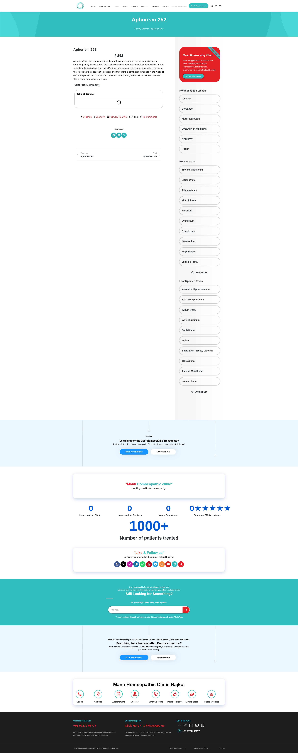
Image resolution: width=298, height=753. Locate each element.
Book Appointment (198, 6)
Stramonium (188, 241)
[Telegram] (155, 564)
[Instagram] (130, 564)
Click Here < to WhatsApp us (145, 725)
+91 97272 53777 (84, 725)
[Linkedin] (136, 564)
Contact (222, 748)
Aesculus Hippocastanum (196, 289)
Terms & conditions (201, 748)
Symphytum (188, 231)
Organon (87, 117)
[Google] (162, 564)
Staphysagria (189, 251)
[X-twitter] (123, 564)
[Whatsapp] (143, 564)
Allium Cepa (189, 309)
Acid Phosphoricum (193, 299)
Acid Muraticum (191, 320)
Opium (186, 340)
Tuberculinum (189, 190)
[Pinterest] (149, 564)
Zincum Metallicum (192, 169)
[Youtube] (168, 564)
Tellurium (187, 210)
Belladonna (188, 361)
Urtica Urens (189, 180)
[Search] (181, 564)
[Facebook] (117, 564)
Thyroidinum (189, 200)
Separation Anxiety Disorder (197, 350)
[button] (113, 135)
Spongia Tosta (190, 262)
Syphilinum (188, 221)
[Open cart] (220, 6)
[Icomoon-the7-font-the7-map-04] (175, 564)
